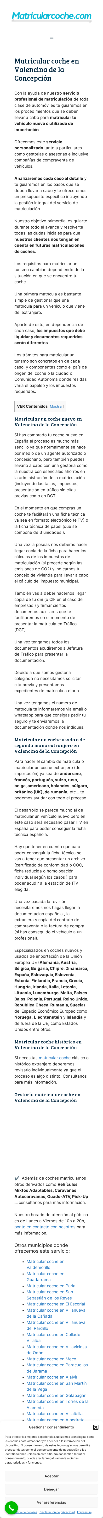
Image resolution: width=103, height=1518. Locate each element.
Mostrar (56, 406)
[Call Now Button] (11, 1507)
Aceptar (52, 1476)
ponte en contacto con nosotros (44, 1226)
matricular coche (55, 1057)
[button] (95, 1427)
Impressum (84, 1512)
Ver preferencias (51, 1502)
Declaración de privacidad (57, 1512)
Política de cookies (24, 1512)
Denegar (51, 1489)
